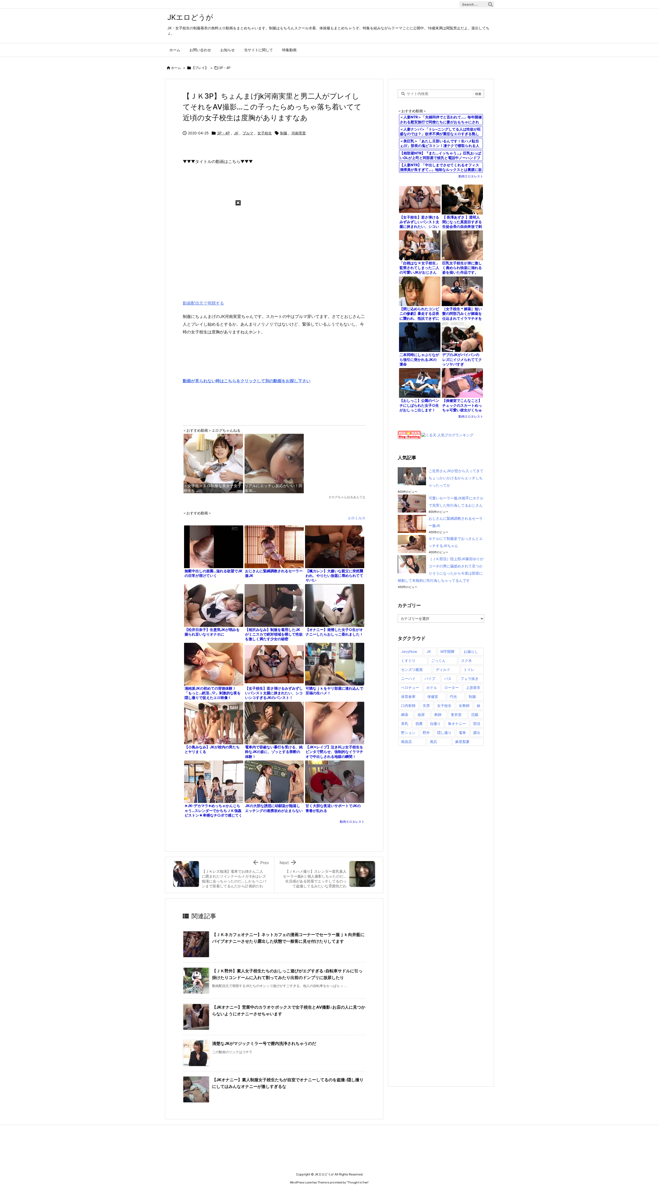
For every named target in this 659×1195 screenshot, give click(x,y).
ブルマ (247, 133)
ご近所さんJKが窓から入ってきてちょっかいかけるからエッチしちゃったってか (456, 478)
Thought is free (358, 1182)
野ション (408, 732)
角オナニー (457, 723)
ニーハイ (408, 678)
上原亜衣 (473, 687)
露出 (476, 732)
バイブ (429, 678)
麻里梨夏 (462, 741)
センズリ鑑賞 (412, 669)
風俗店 (406, 741)
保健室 (432, 696)
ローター (451, 687)
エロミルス (357, 518)
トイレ (469, 669)
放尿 (421, 714)
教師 (437, 714)
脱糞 (419, 723)
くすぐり (408, 660)
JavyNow (409, 651)
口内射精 (408, 705)
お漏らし (471, 651)
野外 (426, 732)
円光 (453, 696)
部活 (476, 723)
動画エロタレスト (352, 822)
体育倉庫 (408, 696)
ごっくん (438, 660)
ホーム (176, 68)
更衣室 (456, 714)
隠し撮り (444, 732)
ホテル (431, 687)
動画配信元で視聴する (203, 303)
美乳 (404, 723)
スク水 (466, 660)
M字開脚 (447, 651)
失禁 (426, 705)
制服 (283, 133)
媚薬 (404, 714)
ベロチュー (410, 687)
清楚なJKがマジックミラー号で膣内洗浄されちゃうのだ (264, 1043)
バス (448, 678)
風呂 (433, 741)
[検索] (490, 4)
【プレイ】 (200, 68)
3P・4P (224, 68)
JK (236, 133)
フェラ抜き (470, 678)
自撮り (435, 723)
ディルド (443, 669)
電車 (462, 732)
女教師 (464, 705)
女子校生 (264, 133)
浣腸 (474, 714)
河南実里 (298, 133)
